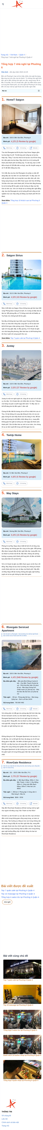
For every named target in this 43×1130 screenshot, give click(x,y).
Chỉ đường (23, 148)
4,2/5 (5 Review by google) (23, 141)
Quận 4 (22, 55)
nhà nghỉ (7, 902)
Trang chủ (4, 55)
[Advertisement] (21, 30)
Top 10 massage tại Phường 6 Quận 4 (18, 894)
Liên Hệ (5, 1119)
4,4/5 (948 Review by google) (24, 677)
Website (35, 148)
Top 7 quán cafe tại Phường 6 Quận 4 (25, 338)
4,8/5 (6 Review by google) (23, 477)
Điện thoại (9, 148)
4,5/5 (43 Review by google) (24, 297)
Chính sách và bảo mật (10, 1122)
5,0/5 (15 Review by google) (24, 535)
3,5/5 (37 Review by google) (24, 387)
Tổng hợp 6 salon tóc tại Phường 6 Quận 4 (20, 897)
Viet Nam (13, 55)
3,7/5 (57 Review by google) (24, 776)
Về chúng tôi (6, 1116)
